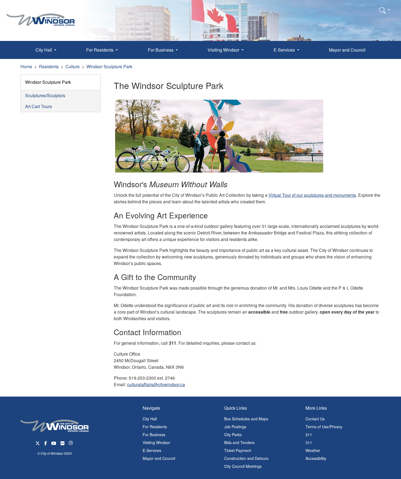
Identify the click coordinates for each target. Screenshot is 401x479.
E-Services (152, 450)
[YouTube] (53, 443)
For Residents (155, 426)
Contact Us (315, 418)
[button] (384, 10)
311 (309, 442)
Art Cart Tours (38, 106)
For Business (154, 434)
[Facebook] (45, 443)
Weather (313, 450)
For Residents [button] (100, 50)
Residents (49, 66)
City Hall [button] (44, 50)
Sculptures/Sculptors (45, 95)
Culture (72, 66)
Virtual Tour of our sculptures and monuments (312, 195)
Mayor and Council (347, 50)
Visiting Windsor (156, 442)
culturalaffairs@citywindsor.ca (156, 384)
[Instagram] (71, 443)
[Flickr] (62, 443)
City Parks (233, 434)
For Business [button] (161, 50)
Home (26, 66)
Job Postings (235, 426)
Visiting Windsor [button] (224, 50)
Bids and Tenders (239, 442)
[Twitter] (37, 443)
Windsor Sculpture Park (109, 66)
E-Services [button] (285, 50)
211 (309, 434)
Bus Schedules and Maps (246, 418)
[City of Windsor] (41, 16)
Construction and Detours (246, 458)
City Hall (150, 418)
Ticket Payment (237, 450)
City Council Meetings (243, 466)
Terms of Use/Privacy (324, 426)
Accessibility (316, 458)
